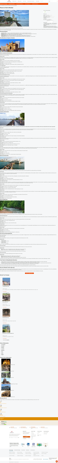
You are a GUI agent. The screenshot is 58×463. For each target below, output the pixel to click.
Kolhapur (2, 347)
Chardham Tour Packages (28, 453)
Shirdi (2, 353)
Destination (45, 17)
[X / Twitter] (15, 437)
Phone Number (46, 16)
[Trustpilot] (9, 437)
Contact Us (38, 432)
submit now (45, 25)
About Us (32, 432)
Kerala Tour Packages (19, 452)
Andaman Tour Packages (28, 455)
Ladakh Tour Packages (11, 455)
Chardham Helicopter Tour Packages (36, 454)
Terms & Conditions (46, 432)
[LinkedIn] (17, 437)
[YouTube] (18, 437)
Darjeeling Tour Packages (20, 455)
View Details (4, 308)
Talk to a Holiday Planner (29, 273)
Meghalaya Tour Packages (36, 455)
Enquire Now (8, 308)
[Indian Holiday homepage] (11, 432)
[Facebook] (14, 437)
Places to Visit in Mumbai (8, 5)
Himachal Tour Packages (36, 452)
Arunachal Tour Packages (12, 453)
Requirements (45, 22)
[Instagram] (12, 437)
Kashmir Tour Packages (28, 452)
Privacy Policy (49, 23)
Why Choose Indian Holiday (33, 436)
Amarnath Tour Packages (20, 453)
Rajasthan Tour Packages (12, 452)
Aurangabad (3, 344)
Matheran (2, 350)
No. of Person (45, 19)
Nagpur (2, 354)
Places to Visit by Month (39, 435)
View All (42, 455)
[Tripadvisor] (11, 437)
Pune (2, 351)
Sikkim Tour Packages (44, 453)
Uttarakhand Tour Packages (45, 452)
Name (44, 15)
